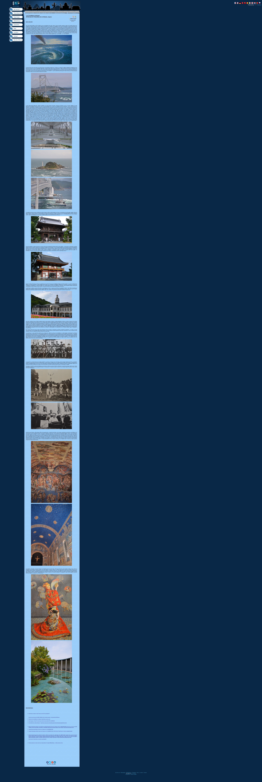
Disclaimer (128, 774)
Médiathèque (128, 772)
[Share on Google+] (52, 763)
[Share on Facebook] (47, 763)
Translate (259, 4)
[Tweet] (50, 763)
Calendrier (134, 772)
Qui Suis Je (117, 772)
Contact (145, 772)
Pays (138, 772)
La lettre (141, 772)
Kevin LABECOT (133, 773)
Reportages (123, 772)
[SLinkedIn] (55, 763)
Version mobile (133, 774)
